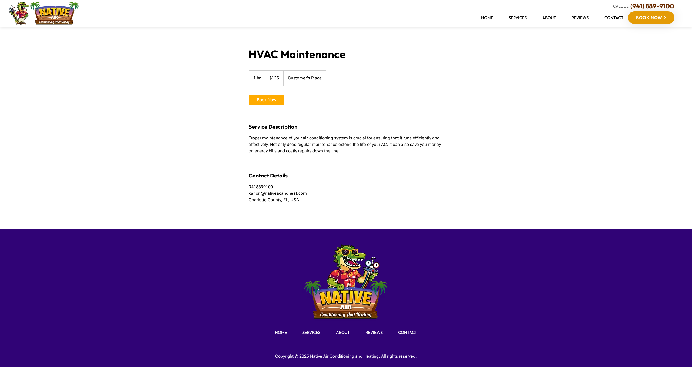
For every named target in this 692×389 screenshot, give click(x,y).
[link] (266, 100)
